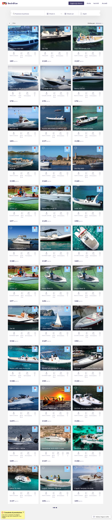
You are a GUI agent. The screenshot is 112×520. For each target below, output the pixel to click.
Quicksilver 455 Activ (18, 88)
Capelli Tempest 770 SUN (51, 488)
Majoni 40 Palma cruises (83, 128)
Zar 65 (12, 328)
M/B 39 (12, 168)
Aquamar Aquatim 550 (83, 328)
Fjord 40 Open (15, 408)
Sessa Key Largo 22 (49, 208)
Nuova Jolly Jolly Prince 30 (20, 368)
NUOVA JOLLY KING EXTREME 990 (87, 368)
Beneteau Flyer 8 (80, 448)
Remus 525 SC (79, 88)
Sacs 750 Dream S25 (82, 48)
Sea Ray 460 (47, 168)
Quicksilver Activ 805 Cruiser (53, 448)
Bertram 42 (14, 128)
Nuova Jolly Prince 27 (50, 368)
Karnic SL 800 (15, 488)
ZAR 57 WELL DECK (17, 448)
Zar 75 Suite (46, 248)
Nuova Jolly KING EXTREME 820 (54, 128)
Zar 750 (45, 48)
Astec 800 (78, 208)
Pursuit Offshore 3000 (18, 248)
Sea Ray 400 (79, 168)
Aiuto (89, 3)
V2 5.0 (12, 208)
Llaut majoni (47, 328)
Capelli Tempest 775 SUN (83, 488)
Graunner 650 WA (16, 48)
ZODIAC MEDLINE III (50, 408)
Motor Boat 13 (47, 288)
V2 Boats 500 (47, 88)
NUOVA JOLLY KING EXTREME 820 (87, 408)
